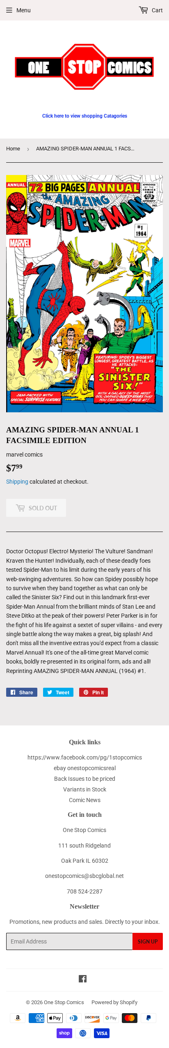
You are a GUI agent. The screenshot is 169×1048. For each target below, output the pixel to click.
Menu (23, 10)
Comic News (84, 800)
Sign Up (148, 942)
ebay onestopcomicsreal (85, 768)
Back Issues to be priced (84, 778)
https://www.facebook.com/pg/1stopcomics (84, 757)
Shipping (17, 481)
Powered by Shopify (114, 1002)
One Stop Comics (64, 1002)
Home (13, 148)
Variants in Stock (84, 789)
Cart (157, 10)
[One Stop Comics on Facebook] (82, 980)
